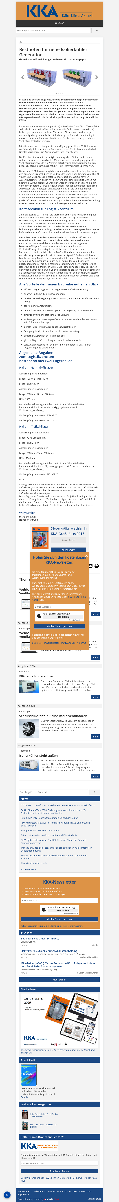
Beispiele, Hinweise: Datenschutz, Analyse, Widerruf (59, 642)
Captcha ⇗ (76, 620)
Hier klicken (63, 616)
